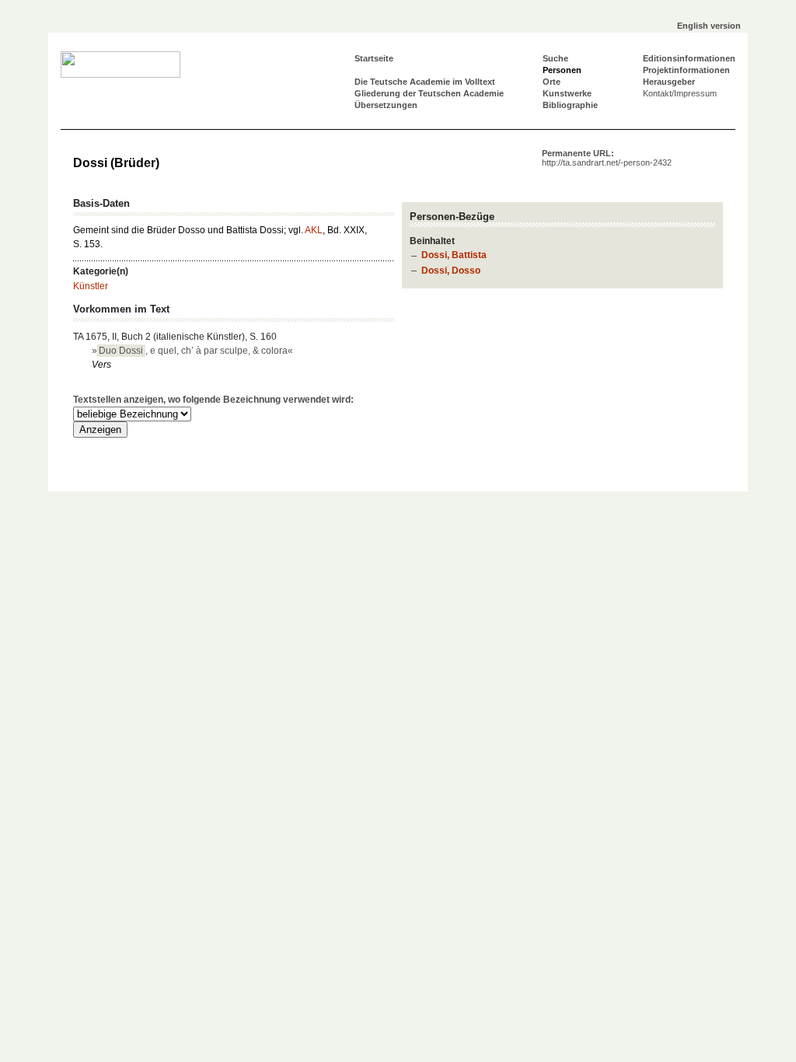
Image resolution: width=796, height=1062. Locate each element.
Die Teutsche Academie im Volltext (424, 81)
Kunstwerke (567, 93)
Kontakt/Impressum (680, 93)
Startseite (373, 58)
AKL (314, 230)
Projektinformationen (686, 70)
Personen (562, 70)
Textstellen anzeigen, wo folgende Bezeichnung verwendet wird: (213, 399)
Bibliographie (570, 105)
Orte (551, 81)
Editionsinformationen (689, 58)
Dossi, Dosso (450, 270)
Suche (555, 58)
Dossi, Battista (454, 255)
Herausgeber (669, 81)
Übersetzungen (385, 105)
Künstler (90, 286)
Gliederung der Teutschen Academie (429, 93)
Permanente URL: (607, 157)
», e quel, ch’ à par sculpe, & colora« (192, 350)
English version (709, 25)
